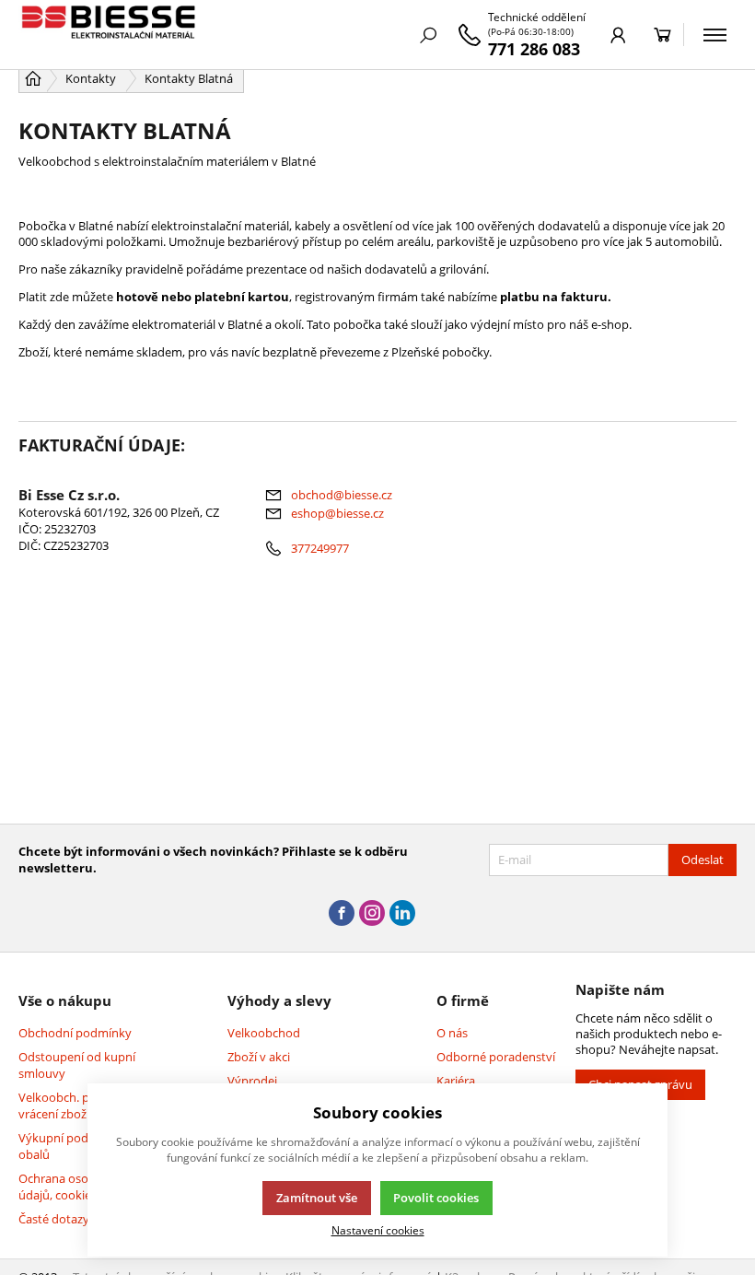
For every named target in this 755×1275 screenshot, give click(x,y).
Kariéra (455, 1080)
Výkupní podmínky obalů (70, 1146)
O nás (452, 1032)
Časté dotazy (53, 1219)
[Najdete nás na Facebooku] (341, 913)
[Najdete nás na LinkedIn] (402, 913)
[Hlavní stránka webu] (33, 78)
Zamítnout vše (316, 1197)
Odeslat (702, 859)
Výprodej (252, 1080)
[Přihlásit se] (618, 35)
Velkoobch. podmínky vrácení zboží (78, 1105)
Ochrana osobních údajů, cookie (68, 1186)
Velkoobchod (263, 1032)
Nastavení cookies (377, 1229)
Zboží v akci (258, 1056)
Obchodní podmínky (75, 1032)
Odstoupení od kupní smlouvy (76, 1065)
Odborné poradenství (495, 1056)
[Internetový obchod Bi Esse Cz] (110, 34)
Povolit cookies (436, 1197)
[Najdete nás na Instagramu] (372, 913)
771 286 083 (534, 49)
